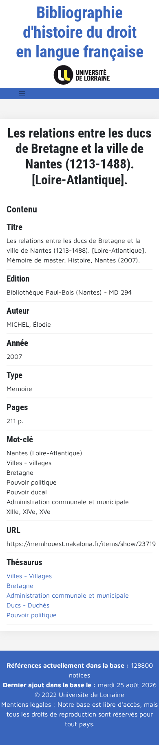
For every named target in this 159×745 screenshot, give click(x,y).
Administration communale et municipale (68, 595)
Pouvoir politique (32, 614)
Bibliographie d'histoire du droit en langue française (80, 32)
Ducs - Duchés (28, 605)
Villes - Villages (29, 575)
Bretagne (20, 585)
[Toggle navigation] (22, 93)
